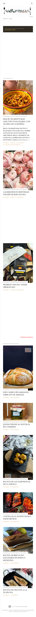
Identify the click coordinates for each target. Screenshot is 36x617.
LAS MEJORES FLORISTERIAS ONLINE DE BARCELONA (16, 193)
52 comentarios (14, 429)
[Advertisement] (18, 55)
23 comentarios (14, 521)
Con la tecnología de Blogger (19, 606)
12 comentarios (14, 487)
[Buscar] (32, 3)
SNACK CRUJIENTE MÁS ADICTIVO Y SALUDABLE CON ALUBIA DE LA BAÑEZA (16, 121)
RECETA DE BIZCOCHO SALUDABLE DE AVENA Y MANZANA (14, 557)
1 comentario (14, 595)
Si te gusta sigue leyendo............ (13, 144)
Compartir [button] (6, 142)
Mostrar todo (10, 30)
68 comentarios (14, 397)
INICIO (5, 19)
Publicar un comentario (17, 142)
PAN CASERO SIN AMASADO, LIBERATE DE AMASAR (16, 393)
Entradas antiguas (27, 337)
